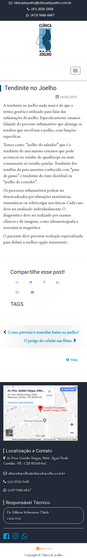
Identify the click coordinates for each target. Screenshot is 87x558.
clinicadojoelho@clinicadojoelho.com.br (42, 3)
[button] (71, 359)
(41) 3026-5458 (42, 9)
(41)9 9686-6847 (42, 15)
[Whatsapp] (25, 537)
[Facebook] (6, 537)
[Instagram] (15, 537)
